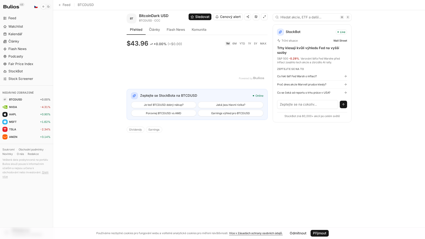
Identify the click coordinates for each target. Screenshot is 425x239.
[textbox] (307, 104)
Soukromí (8, 149)
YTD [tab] (242, 43)
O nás (20, 154)
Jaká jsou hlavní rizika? (230, 104)
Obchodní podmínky (31, 149)
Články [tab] (154, 29)
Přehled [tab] (136, 29)
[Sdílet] (247, 16)
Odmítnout (298, 233)
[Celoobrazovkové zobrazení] (264, 16)
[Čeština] (36, 7)
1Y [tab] (249, 43)
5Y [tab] (255, 43)
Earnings (154, 129)
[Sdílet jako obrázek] (256, 16)
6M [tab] (234, 43)
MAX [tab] (263, 43)
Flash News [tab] (176, 29)
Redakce (33, 154)
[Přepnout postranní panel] (53, 119)
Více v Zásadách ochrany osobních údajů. (256, 233)
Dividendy (135, 129)
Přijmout (319, 233)
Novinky (7, 154)
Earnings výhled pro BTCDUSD (230, 113)
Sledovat (202, 17)
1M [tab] (228, 43)
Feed (66, 5)
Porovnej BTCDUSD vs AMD (163, 113)
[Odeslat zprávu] (343, 104)
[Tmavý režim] (46, 7)
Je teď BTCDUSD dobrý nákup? (164, 104)
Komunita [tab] (199, 29)
